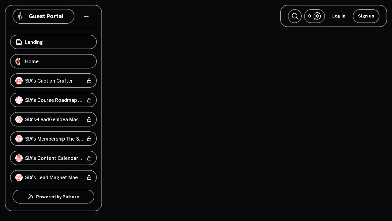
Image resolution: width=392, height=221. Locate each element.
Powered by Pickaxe (57, 197)
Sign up (366, 16)
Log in (338, 16)
